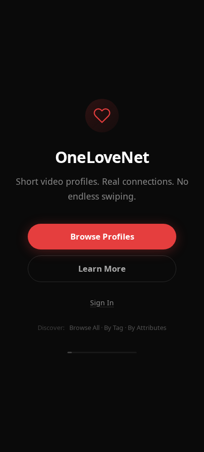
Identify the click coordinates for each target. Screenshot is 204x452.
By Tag (113, 327)
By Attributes (147, 327)
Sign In (102, 302)
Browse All (84, 327)
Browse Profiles (102, 236)
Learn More (102, 268)
